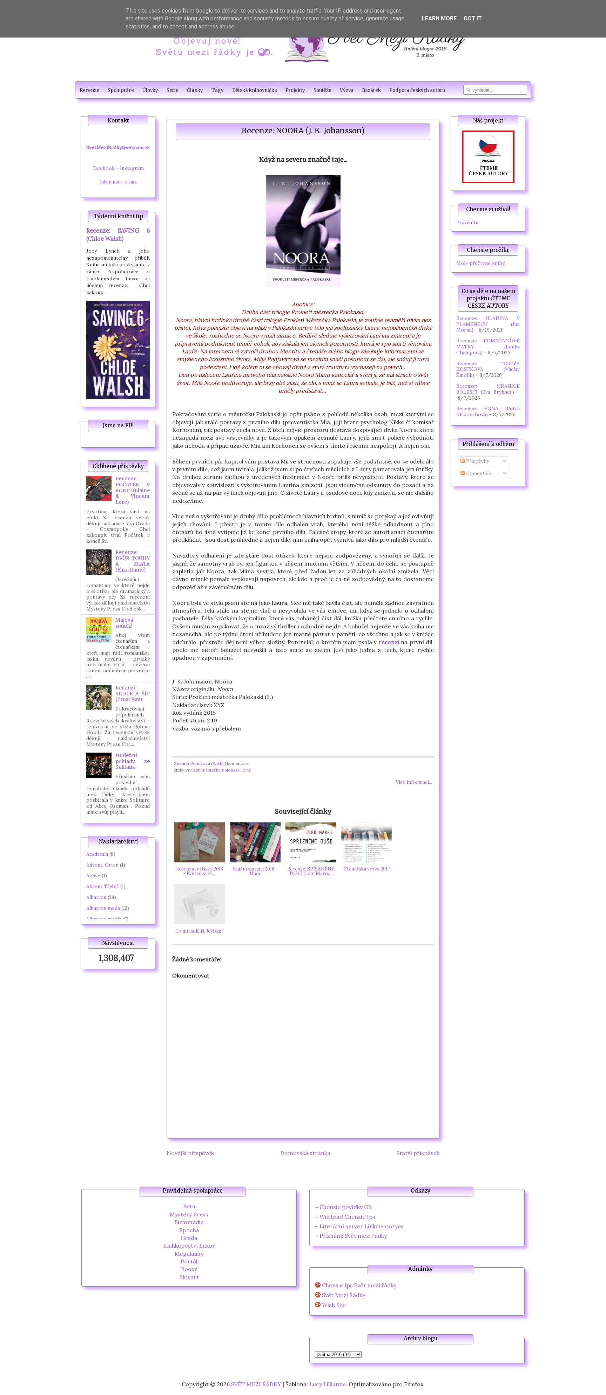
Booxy (189, 1269)
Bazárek (371, 90)
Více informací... (414, 782)
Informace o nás (118, 182)
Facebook (103, 168)
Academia (97, 854)
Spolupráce (121, 90)
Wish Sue (334, 1305)
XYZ (247, 770)
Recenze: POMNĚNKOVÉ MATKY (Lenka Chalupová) (488, 347)
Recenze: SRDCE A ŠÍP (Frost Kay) (132, 694)
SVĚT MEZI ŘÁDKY (256, 1384)
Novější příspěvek (190, 1152)
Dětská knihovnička (254, 90)
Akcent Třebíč (102, 886)
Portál (189, 1261)
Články (195, 90)
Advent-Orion (102, 865)
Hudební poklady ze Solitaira (132, 761)
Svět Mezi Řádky (343, 1295)
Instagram (132, 168)
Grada (189, 1237)
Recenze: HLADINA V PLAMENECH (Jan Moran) (488, 324)
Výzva (347, 90)
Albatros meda (103, 908)
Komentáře (478, 473)
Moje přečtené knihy (480, 263)
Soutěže (322, 90)
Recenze (89, 90)
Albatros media (103, 919)
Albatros (96, 897)
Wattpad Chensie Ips (347, 1216)
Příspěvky (477, 461)
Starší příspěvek (417, 1152)
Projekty (295, 90)
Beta (189, 1206)
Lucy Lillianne (327, 1384)
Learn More (439, 18)
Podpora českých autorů (417, 90)
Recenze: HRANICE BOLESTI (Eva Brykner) (488, 389)
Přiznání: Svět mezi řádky (353, 1235)
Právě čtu (467, 222)
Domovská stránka (305, 1152)
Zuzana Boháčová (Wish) (199, 763)
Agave (93, 875)
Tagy (217, 90)
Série (173, 90)
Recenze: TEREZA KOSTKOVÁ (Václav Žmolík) (488, 369)
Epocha (189, 1230)
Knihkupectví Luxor (189, 1245)
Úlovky (150, 90)
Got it (473, 18)
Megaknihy (189, 1253)
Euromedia (189, 1222)
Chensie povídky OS (345, 1206)
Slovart (189, 1277)
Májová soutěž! (124, 623)
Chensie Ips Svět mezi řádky (359, 1285)
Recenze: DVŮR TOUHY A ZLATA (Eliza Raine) (132, 561)
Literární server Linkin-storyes (361, 1226)
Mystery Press (189, 1214)
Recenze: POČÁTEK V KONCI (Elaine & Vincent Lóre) (132, 490)
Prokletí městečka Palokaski (213, 770)
